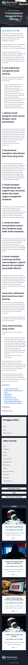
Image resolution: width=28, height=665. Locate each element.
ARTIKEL (10, 10)
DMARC (5, 468)
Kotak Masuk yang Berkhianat (14, 527)
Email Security (16, 10)
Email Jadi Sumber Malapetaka (11, 399)
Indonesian (19, 0)
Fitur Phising (7, 396)
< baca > (14, 538)
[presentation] (14, 516)
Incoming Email (7, 458)
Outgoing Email (7, 462)
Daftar (4, 426)
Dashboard (6, 449)
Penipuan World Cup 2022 (11, 389)
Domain (5, 455)
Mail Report (6, 474)
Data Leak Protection (8, 471)
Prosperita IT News (7, 411)
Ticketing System (7, 481)
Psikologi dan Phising (10, 397)
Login (4, 430)
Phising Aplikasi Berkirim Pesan (12, 401)
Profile (4, 452)
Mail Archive (6, 465)
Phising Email (8, 394)
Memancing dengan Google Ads (13, 403)
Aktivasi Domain (7, 433)
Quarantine (6, 478)
